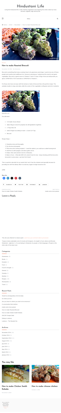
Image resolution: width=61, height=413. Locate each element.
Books (3, 259)
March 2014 (5, 352)
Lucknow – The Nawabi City (9, 321)
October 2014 (6, 335)
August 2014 (5, 341)
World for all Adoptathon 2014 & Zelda (12, 296)
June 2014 (4, 346)
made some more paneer (52, 191)
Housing (4, 273)
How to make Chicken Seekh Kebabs (12, 191)
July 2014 (4, 343)
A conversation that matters (10, 304)
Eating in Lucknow (7, 318)
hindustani (17, 69)
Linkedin (44, 184)
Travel (3, 284)
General (4, 270)
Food (3, 265)
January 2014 (5, 355)
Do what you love (7, 298)
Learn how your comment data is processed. (36, 238)
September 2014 (6, 338)
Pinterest (33, 184)
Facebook (9, 184)
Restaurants (5, 281)
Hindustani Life (30, 6)
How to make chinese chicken (45, 386)
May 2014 (4, 349)
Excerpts (4, 262)
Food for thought (6, 267)
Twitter (20, 184)
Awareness (5, 256)
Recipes (4, 62)
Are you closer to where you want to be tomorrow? (16, 301)
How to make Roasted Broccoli (10, 310)
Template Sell (5, 407)
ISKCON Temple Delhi (8, 315)
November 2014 (6, 332)
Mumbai (4, 276)
